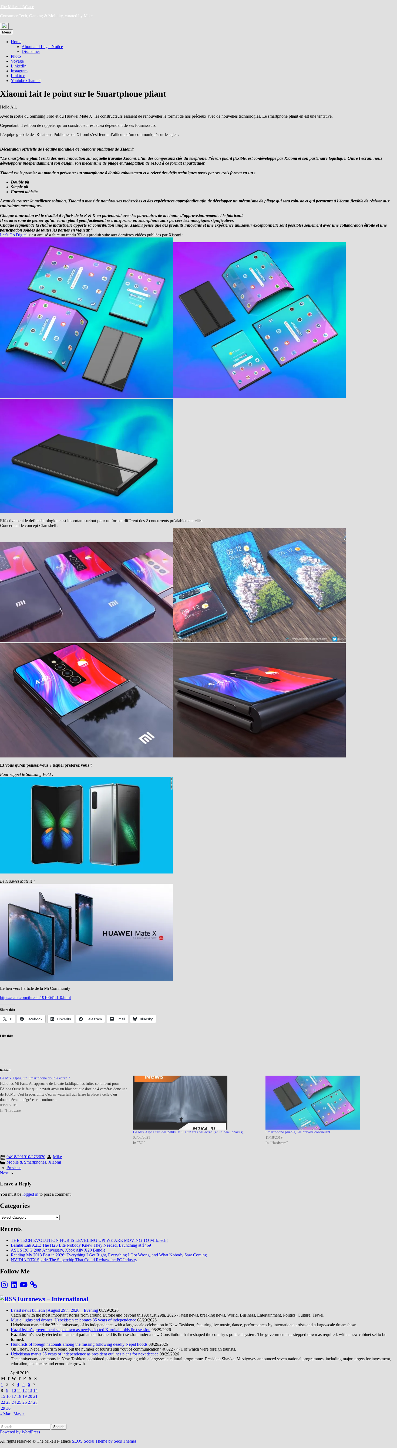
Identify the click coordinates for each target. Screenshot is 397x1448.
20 (30, 1396)
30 (8, 1408)
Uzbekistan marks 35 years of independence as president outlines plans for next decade (85, 1354)
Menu (6, 32)
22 (3, 1402)
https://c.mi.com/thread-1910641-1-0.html (35, 997)
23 (8, 1402)
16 (8, 1396)
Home (16, 41)
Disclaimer (31, 51)
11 (19, 1390)
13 (30, 1390)
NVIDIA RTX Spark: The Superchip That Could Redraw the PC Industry (74, 1259)
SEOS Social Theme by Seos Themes (104, 1441)
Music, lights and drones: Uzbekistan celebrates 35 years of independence (73, 1320)
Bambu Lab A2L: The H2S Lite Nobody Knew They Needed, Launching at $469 (81, 1245)
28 (35, 1402)
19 (24, 1396)
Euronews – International (53, 1299)
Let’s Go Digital (14, 235)
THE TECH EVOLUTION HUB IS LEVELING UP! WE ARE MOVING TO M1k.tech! (89, 1240)
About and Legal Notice (42, 46)
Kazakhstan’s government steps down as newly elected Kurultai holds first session (80, 1329)
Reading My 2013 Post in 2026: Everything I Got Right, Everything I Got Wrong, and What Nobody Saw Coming (109, 1255)
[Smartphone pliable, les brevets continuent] (329, 1103)
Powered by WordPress (20, 1432)
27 (30, 1402)
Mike (57, 1156)
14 (35, 1390)
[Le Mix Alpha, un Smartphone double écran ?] (66, 1094)
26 (24, 1402)
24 (14, 1402)
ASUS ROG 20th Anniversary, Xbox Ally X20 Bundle (58, 1250)
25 (19, 1402)
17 (14, 1396)
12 (24, 1390)
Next (4, 1173)
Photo (16, 56)
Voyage (17, 61)
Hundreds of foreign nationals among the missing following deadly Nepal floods (79, 1344)
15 (3, 1396)
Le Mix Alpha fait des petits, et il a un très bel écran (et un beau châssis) (188, 1132)
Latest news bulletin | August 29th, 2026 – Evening (54, 1310)
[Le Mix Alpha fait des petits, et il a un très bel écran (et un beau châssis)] (196, 1103)
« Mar (5, 1414)
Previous (13, 1167)
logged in (30, 1194)
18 (19, 1396)
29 (3, 1408)
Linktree (18, 75)
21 (35, 1396)
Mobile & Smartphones (26, 1162)
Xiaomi (54, 1162)
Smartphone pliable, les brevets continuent (297, 1132)
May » (19, 1414)
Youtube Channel (26, 80)
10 (14, 1390)
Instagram (19, 71)
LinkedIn (18, 66)
